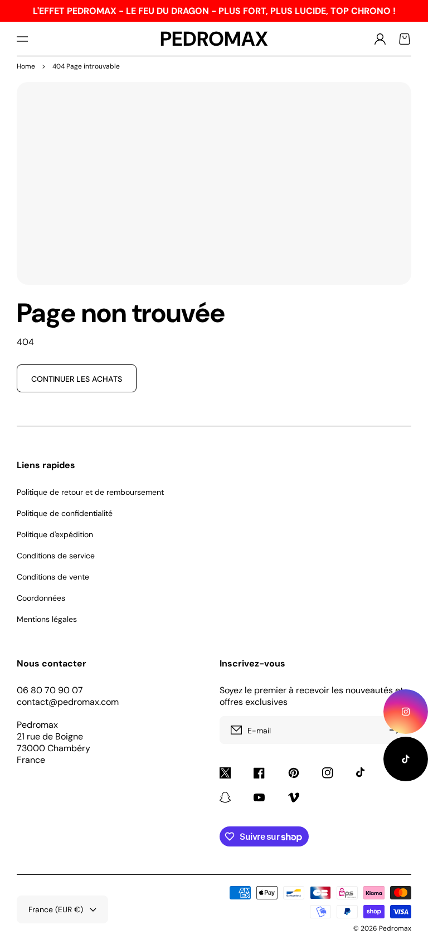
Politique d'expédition (55, 534)
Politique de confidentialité (65, 513)
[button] (22, 39)
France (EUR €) (55, 909)
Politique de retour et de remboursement (90, 492)
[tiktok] (405, 759)
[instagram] (405, 711)
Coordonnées (41, 598)
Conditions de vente (53, 577)
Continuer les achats (76, 379)
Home (26, 66)
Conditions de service (56, 556)
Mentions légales (47, 619)
